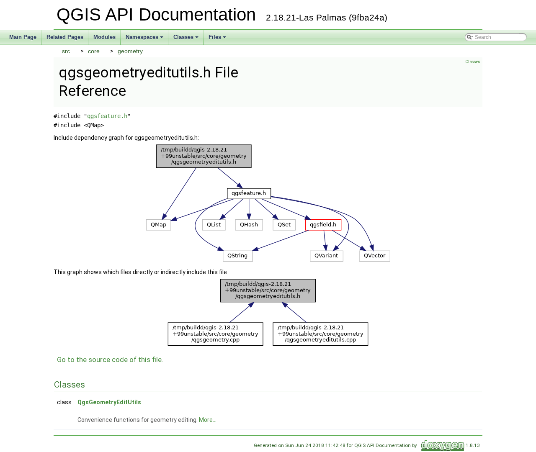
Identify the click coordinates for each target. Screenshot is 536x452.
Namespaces (145, 39)
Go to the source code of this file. (110, 359)
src (66, 51)
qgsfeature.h (107, 116)
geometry (130, 51)
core (94, 51)
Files (218, 39)
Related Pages (64, 37)
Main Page (22, 37)
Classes (186, 39)
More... (207, 419)
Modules (104, 37)
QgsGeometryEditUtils (109, 402)
